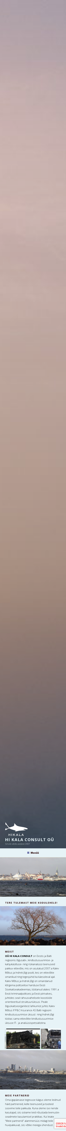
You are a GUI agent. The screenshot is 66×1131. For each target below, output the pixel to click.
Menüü (35, 852)
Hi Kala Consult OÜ (29, 839)
